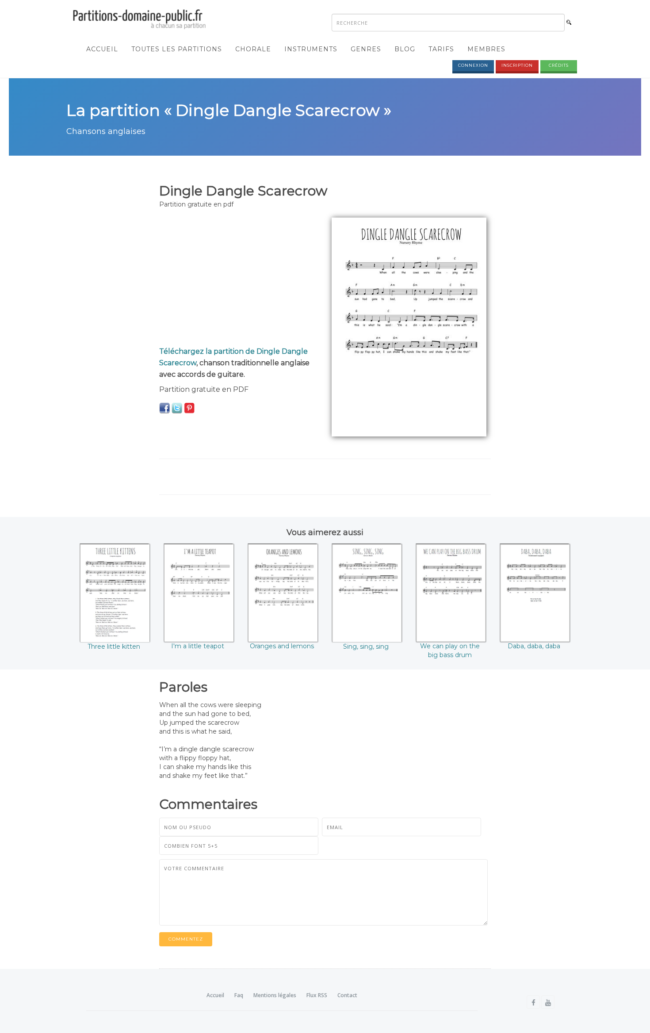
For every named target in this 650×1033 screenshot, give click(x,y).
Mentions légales (274, 995)
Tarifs (441, 49)
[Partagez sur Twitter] (177, 408)
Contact (347, 995)
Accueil (102, 49)
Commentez (185, 939)
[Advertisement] (238, 279)
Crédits (558, 65)
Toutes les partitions (176, 49)
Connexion (473, 65)
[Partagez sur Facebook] (164, 408)
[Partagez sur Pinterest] (189, 408)
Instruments (310, 49)
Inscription (517, 65)
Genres (366, 49)
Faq (238, 995)
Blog (404, 49)
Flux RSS (316, 995)
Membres (486, 49)
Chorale (253, 49)
